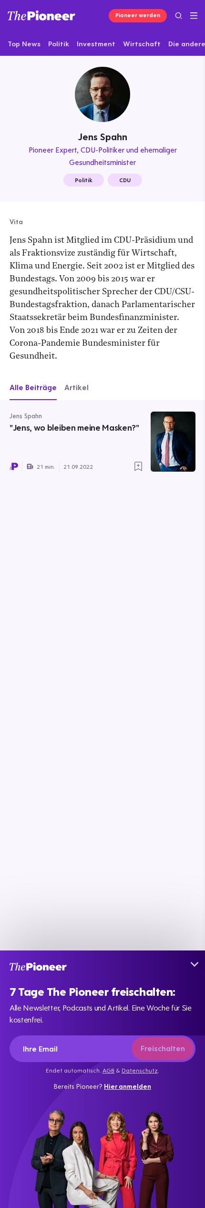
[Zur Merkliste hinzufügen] (138, 466)
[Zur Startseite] (41, 15)
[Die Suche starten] (178, 15)
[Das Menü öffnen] (193, 15)
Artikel (76, 387)
